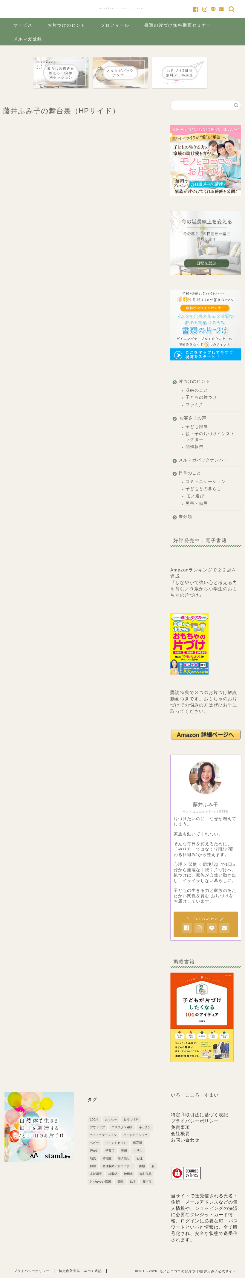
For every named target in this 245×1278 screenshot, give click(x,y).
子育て (109, 1150)
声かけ (94, 1150)
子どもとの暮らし (203, 489)
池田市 (128, 1173)
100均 (94, 1119)
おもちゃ (111, 1119)
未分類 (185, 516)
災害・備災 (197, 503)
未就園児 (96, 1173)
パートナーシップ (135, 1135)
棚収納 (112, 1173)
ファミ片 (194, 405)
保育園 (137, 1142)
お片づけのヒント (67, 25)
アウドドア (97, 1127)
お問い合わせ (185, 1139)
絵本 (133, 1181)
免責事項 (180, 1127)
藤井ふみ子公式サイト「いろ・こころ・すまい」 (122, 8)
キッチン (145, 1127)
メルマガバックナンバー (203, 460)
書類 (142, 1166)
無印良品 (145, 1173)
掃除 (93, 1166)
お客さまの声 (193, 418)
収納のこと (197, 390)
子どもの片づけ (201, 397)
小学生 (138, 1150)
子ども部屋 (197, 426)
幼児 (93, 1158)
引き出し (124, 1158)
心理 (140, 1158)
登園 (120, 1181)
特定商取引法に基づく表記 (199, 1114)
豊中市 (147, 1181)
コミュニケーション (206, 481)
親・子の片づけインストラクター (210, 436)
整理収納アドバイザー (117, 1166)
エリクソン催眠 (121, 1127)
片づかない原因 (100, 1181)
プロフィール (115, 25)
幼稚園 (106, 1158)
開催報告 (194, 446)
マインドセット (115, 1142)
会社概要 (180, 1133)
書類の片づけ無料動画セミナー (177, 25)
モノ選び (195, 496)
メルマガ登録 (27, 39)
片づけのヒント (194, 381)
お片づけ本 (130, 1119)
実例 (124, 1150)
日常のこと (190, 473)
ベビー (94, 1142)
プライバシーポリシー (195, 1120)
